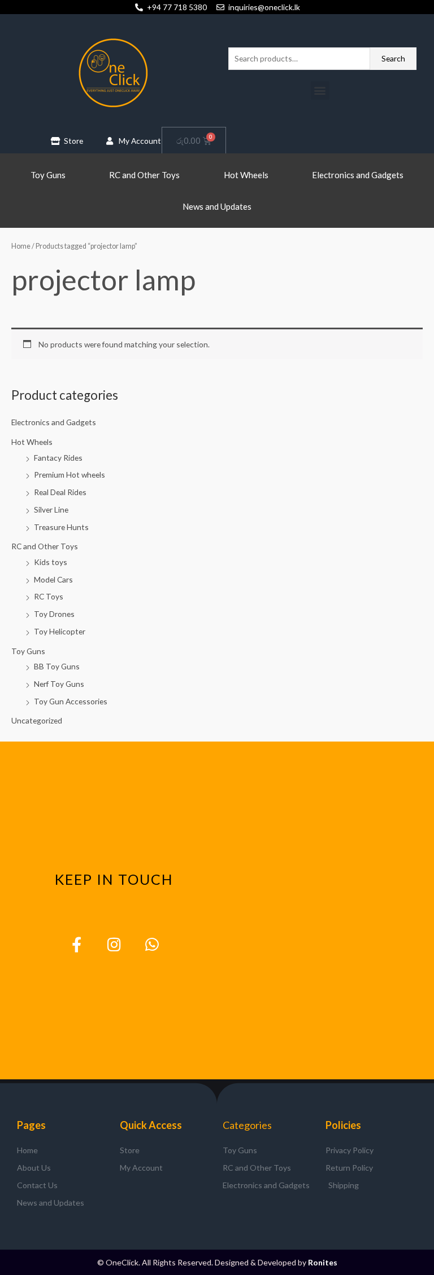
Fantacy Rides (58, 457)
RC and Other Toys (144, 175)
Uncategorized (36, 720)
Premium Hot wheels (69, 474)
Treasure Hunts (61, 527)
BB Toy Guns (57, 666)
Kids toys (50, 562)
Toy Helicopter (59, 631)
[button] (320, 90)
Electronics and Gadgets (357, 175)
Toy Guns (48, 175)
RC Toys (48, 596)
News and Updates (217, 206)
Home (21, 246)
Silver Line (51, 509)
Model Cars (53, 579)
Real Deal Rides (60, 492)
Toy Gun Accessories (70, 701)
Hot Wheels (246, 175)
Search (393, 58)
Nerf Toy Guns (59, 684)
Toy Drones (54, 614)
